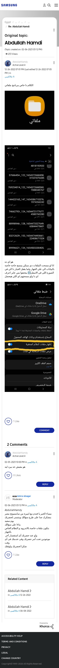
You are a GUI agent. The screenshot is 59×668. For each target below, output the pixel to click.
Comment (44, 430)
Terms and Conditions (14, 641)
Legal (5, 653)
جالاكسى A (9, 76)
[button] (49, 62)
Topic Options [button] (48, 30)
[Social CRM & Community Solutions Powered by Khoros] (46, 625)
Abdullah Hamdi (18, 591)
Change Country (11, 658)
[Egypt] (9, 4)
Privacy (6, 647)
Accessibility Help (12, 636)
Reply (45, 484)
